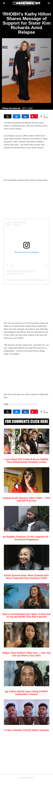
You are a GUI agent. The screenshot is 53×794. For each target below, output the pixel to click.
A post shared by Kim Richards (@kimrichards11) (26, 280)
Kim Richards (31, 404)
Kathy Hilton (16, 404)
